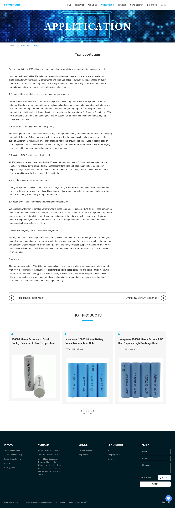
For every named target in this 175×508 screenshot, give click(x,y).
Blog (109, 450)
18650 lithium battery (12, 450)
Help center (83, 455)
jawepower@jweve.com (54, 450)
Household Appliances (30, 297)
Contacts (152, 5)
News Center (136, 5)
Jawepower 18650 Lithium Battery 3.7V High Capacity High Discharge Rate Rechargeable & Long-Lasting (140, 343)
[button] (83, 411)
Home (68, 5)
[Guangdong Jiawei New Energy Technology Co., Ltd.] (12, 5)
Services (121, 5)
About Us (92, 5)
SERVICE (83, 444)
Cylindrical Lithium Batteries (142, 297)
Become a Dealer (86, 450)
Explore (110, 459)
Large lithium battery (12, 459)
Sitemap (62, 502)
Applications (107, 5)
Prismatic (8, 463)
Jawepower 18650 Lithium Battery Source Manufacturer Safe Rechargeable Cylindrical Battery (84, 343)
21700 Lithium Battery (13, 455)
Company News (113, 455)
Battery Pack (9, 468)
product (79, 5)
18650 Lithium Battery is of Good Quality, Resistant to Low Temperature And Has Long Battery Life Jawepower (33, 343)
